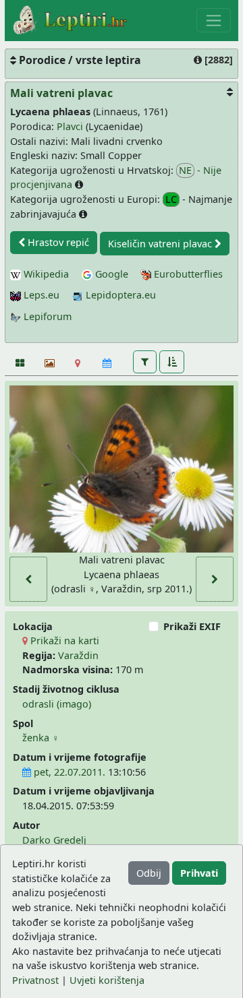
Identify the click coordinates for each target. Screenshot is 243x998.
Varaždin (78, 655)
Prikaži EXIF (192, 626)
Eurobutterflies (187, 274)
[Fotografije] (19, 363)
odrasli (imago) (56, 703)
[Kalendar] (107, 363)
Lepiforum (46, 316)
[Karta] (77, 363)
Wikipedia (45, 274)
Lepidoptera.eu (119, 294)
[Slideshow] (48, 363)
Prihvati (199, 873)
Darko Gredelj (54, 840)
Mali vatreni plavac (61, 93)
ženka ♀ (40, 737)
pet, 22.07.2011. (68, 772)
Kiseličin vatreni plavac (161, 243)
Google (110, 274)
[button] (145, 361)
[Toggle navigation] (213, 20)
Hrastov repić (57, 242)
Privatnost (35, 980)
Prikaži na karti (63, 640)
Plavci (70, 126)
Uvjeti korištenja (107, 980)
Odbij (148, 873)
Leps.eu (40, 294)
